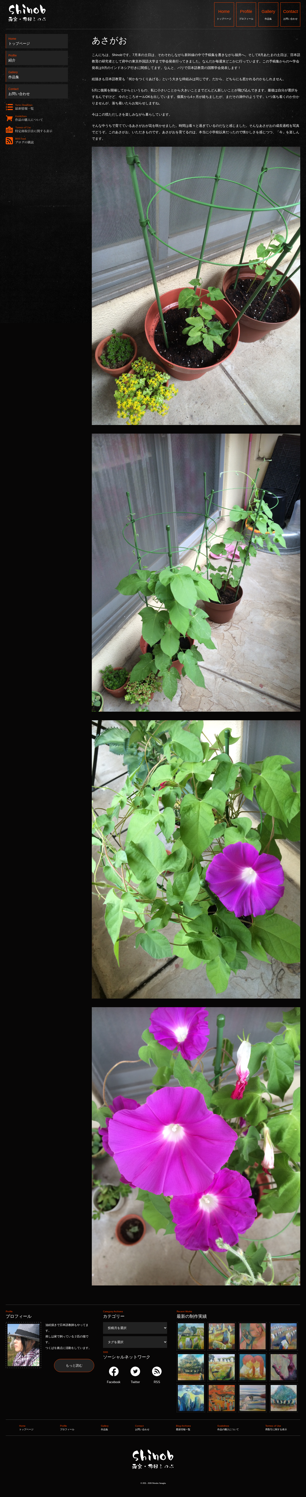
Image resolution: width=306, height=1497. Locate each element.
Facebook (113, 1382)
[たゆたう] (253, 1398)
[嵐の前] (284, 1336)
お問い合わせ (290, 14)
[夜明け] (191, 1398)
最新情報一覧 (183, 1427)
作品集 (268, 14)
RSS (157, 1382)
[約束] (253, 1367)
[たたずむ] (222, 1398)
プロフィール (246, 14)
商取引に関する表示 (276, 1427)
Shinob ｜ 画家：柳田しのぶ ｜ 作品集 (152, 1478)
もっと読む (74, 1365)
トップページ (224, 14)
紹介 (12, 57)
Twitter (135, 1382)
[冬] (222, 1367)
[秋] (222, 1336)
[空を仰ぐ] (284, 1367)
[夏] (191, 1336)
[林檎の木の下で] (284, 1398)
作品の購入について (228, 1427)
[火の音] (253, 1336)
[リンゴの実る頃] (191, 1367)
